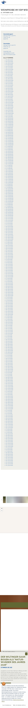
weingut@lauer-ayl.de (8, 53)
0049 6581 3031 (7, 51)
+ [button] (1, 508)
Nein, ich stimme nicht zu (19, 705)
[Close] (26, 653)
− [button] (1, 510)
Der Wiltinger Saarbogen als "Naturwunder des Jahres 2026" (13, 661)
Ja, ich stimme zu (6, 705)
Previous (2, 500)
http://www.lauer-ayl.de (9, 54)
